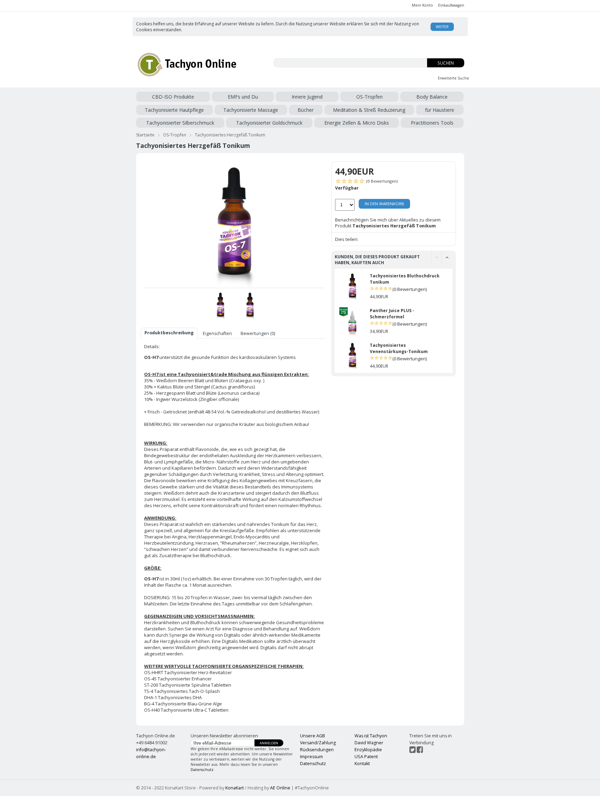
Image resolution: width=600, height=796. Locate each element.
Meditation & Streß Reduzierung (369, 110)
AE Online (280, 788)
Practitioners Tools (432, 122)
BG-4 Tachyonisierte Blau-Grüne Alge (183, 704)
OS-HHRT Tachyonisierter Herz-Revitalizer (188, 672)
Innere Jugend (307, 96)
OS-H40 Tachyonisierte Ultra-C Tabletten (186, 710)
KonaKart (234, 788)
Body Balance (432, 96)
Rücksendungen (317, 750)
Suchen (446, 63)
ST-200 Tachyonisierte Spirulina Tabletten (187, 685)
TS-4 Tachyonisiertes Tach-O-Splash (182, 691)
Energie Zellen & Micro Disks (356, 122)
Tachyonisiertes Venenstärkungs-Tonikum (399, 348)
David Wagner (369, 743)
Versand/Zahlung (318, 743)
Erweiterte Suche (453, 78)
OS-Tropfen (369, 96)
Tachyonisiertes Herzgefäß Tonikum (230, 135)
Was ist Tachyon (371, 736)
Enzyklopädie (368, 750)
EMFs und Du (243, 96)
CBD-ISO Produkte (173, 96)
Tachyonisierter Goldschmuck (269, 122)
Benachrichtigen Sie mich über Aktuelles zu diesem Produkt (388, 223)
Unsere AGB (312, 736)
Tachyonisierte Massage (250, 110)
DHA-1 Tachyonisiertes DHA (173, 697)
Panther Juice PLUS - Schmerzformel (392, 314)
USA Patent (366, 757)
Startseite (145, 135)
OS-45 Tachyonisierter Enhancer (178, 679)
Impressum (311, 757)
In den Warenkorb (384, 203)
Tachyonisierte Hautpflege (174, 110)
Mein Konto (422, 5)
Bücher (306, 110)
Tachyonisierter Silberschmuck (180, 122)
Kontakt (362, 763)
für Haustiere (439, 110)
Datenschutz (202, 769)
